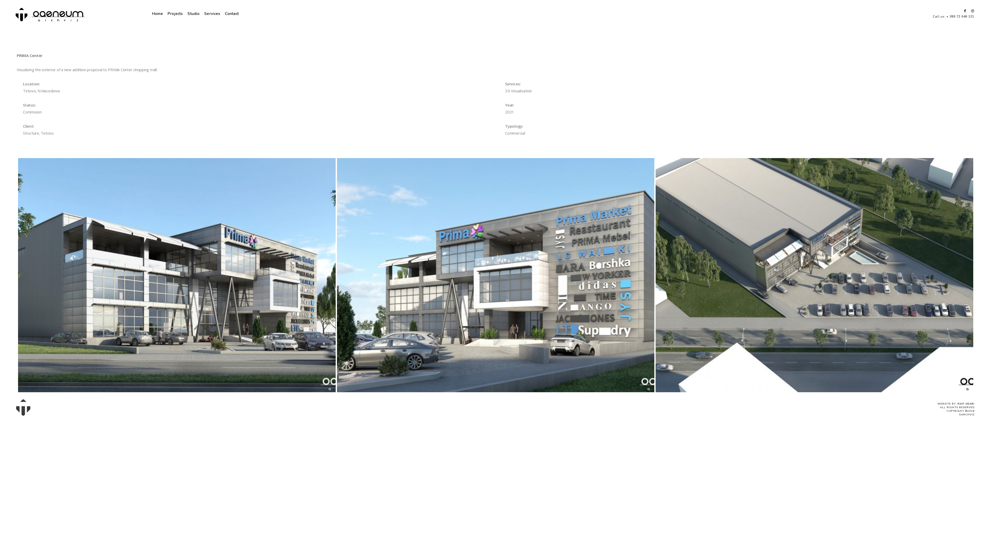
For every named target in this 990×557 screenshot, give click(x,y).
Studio (193, 13)
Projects (175, 13)
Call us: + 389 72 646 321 (953, 16)
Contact (232, 13)
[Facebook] (963, 11)
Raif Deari (966, 404)
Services (212, 13)
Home (157, 13)
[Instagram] (971, 11)
